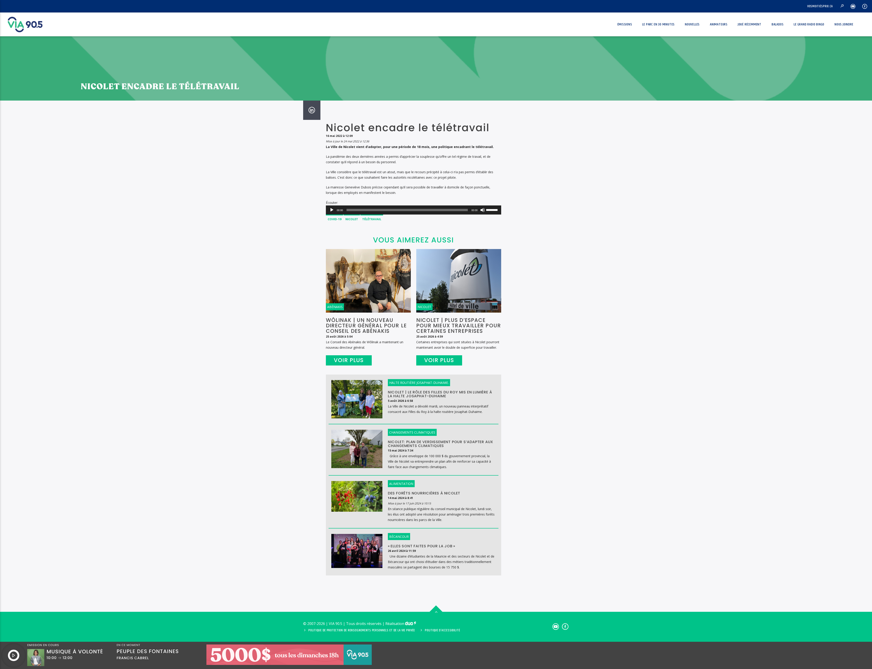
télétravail (371, 219)
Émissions (624, 24)
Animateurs (719, 24)
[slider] (492, 209)
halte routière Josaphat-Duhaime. (419, 382)
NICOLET (424, 307)
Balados (778, 24)
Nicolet (351, 219)
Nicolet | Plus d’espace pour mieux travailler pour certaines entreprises (458, 325)
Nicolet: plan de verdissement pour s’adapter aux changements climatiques (440, 443)
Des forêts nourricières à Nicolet (424, 493)
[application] (413, 210)
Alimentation (401, 483)
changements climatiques (412, 432)
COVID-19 (334, 219)
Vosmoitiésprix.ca (820, 6)
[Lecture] (331, 210)
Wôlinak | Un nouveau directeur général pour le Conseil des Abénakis (366, 325)
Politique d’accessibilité (442, 630)
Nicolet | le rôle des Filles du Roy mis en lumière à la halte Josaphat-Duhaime (440, 394)
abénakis (335, 307)
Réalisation (395, 623)
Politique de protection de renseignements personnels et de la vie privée (361, 630)
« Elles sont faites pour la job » (421, 546)
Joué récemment (749, 24)
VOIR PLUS (349, 360)
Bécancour (399, 536)
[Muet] (482, 210)
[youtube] (853, 6)
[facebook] (865, 6)
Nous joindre (844, 24)
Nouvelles (692, 24)
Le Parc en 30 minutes (658, 24)
